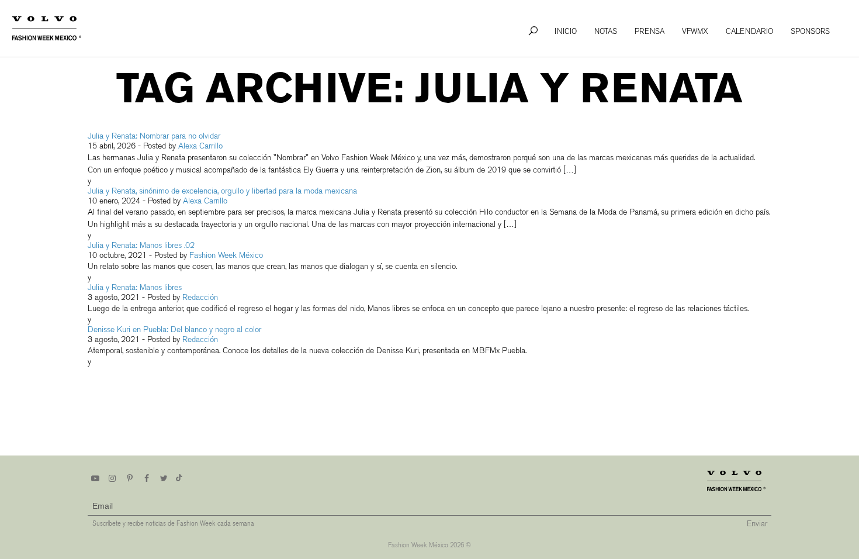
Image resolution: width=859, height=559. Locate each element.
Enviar (757, 523)
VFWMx (695, 31)
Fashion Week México (226, 255)
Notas (605, 31)
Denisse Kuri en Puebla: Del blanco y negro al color (174, 329)
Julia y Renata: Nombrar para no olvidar (154, 136)
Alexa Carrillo (200, 146)
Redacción (200, 297)
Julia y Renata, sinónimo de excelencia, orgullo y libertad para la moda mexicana (222, 191)
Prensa (649, 31)
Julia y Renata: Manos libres (135, 287)
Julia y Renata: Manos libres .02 (141, 245)
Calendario (749, 31)
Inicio (566, 31)
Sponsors (810, 31)
